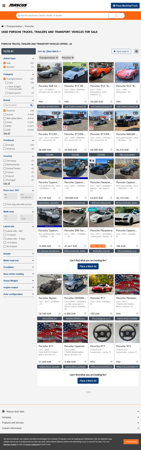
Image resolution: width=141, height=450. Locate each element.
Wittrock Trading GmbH (101, 202)
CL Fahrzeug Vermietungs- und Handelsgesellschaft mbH (87, 202)
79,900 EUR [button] (45, 246)
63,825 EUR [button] (96, 198)
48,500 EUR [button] (96, 150)
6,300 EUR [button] (70, 314)
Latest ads (8, 226)
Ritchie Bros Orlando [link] (101, 251)
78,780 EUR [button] (45, 314)
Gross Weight (10, 281)
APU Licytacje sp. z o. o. (127, 251)
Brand (6, 100)
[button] (18, 51)
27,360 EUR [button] (45, 362)
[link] (49, 72)
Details (7, 254)
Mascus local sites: (16, 411)
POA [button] (41, 102)
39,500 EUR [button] (96, 102)
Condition (8, 267)
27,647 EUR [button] (70, 246)
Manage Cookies (10, 444)
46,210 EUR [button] (122, 150)
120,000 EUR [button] (71, 198)
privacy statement (33, 444)
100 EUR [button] (120, 246)
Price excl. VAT (11, 190)
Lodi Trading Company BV (75, 106)
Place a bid (96, 246)
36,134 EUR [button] (122, 198)
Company (6, 417)
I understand (131, 442)
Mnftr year (8, 211)
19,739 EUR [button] (45, 198)
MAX (22, 194)
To (21, 216)
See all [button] (6, 133)
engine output (10, 287)
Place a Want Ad (88, 266)
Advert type (9, 58)
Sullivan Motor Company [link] (127, 318)
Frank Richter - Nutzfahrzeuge (50, 202)
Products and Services (13, 423)
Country (7, 156)
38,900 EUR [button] (45, 150)
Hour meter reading (13, 274)
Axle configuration (13, 294)
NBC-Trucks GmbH (127, 154)
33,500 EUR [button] (70, 150)
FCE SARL (49, 154)
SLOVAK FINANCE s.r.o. (75, 318)
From (5, 216)
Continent (8, 140)
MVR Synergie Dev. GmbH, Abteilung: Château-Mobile (86, 251)
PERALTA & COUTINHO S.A (101, 366)
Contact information (12, 428)
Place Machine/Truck (126, 5)
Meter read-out (11, 260)
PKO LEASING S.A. (49, 318)
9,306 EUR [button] (70, 362)
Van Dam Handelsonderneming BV (52, 106)
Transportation (14, 26)
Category (8, 74)
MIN (5, 194)
